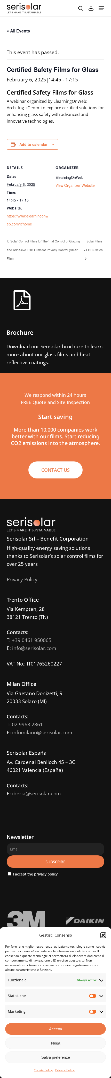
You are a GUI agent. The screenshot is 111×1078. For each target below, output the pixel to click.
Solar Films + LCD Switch (93, 245)
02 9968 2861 (27, 724)
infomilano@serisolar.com (42, 732)
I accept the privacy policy (35, 874)
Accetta (55, 1029)
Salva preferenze (55, 1057)
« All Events (18, 31)
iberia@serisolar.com (36, 793)
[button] (103, 935)
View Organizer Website (75, 185)
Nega (55, 1043)
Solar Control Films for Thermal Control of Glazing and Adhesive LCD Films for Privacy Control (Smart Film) (43, 249)
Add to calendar (33, 144)
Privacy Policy (65, 1070)
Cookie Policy (43, 1070)
